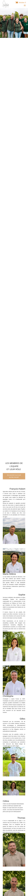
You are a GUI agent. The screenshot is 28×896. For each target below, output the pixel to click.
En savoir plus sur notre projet (14, 476)
